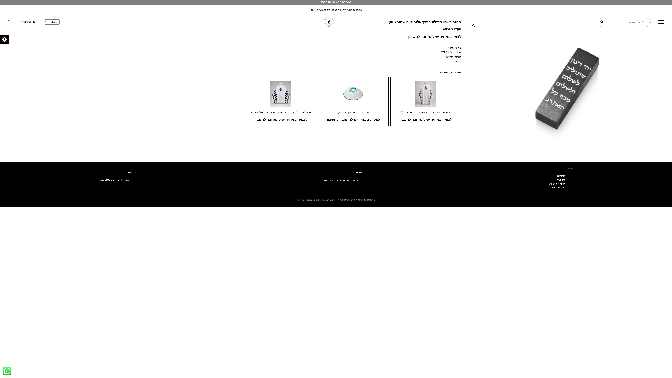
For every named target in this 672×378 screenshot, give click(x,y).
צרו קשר (561, 179)
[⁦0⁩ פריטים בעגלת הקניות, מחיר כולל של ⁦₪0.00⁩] (9, 21)
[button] (4, 39)
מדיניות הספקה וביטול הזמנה (339, 179)
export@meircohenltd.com (114, 179)
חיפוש (601, 22)
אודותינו (561, 175)
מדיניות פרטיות (558, 183)
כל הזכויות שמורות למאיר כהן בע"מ (356, 199)
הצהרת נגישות (558, 187)
